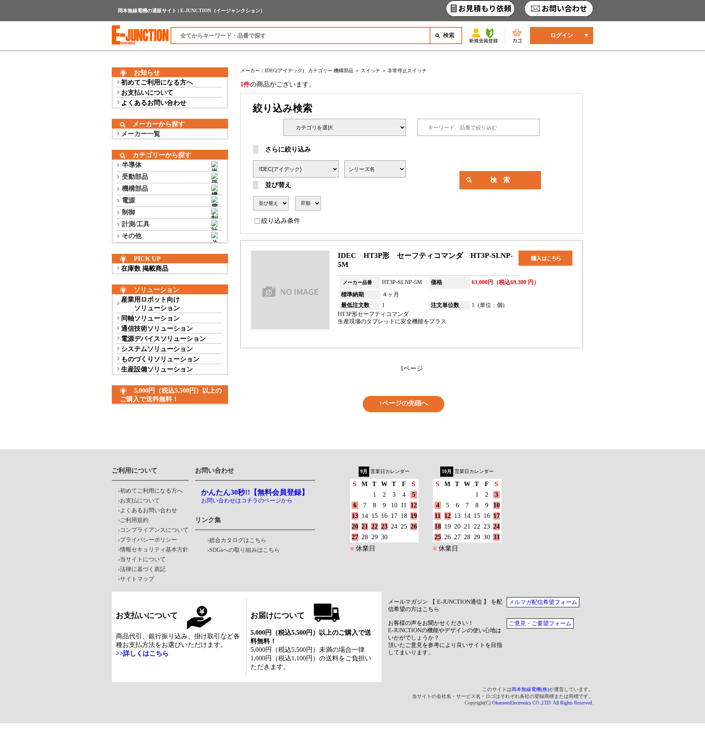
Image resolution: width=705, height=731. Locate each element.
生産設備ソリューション (157, 369)
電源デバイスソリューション (163, 338)
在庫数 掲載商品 (144, 268)
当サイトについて (143, 559)
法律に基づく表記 (143, 569)
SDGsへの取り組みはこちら (244, 550)
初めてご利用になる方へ (157, 82)
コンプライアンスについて (154, 530)
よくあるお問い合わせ (153, 102)
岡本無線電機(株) (530, 689)
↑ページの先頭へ (403, 403)
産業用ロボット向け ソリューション (150, 303)
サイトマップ (137, 579)
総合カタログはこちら (237, 540)
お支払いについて (147, 92)
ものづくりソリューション (160, 359)
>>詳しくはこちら (142, 653)
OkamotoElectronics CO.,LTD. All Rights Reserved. (542, 703)
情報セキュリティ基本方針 (154, 550)
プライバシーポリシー (148, 540)
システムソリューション (157, 348)
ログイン (561, 35)
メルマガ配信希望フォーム (543, 602)
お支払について (140, 501)
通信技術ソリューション (157, 328)
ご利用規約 (134, 520)
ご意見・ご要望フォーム (540, 623)
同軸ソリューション (150, 318)
